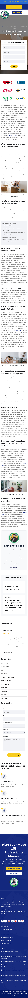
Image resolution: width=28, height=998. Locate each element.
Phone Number (7, 722)
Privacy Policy (16, 993)
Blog (2, 670)
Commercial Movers (7, 932)
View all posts (13, 567)
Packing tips (4, 691)
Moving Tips (4, 687)
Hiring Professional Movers (7, 677)
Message (5, 736)
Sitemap (9, 993)
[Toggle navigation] (25, 12)
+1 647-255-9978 (15, 7)
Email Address (7, 716)
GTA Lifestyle (4, 673)
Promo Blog (4, 694)
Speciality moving (6, 943)
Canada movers (12, 135)
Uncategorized (4, 698)
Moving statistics (5, 684)
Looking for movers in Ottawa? (10, 951)
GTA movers (16, 172)
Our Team (4, 948)
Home (2, 26)
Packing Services (6, 940)
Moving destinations (6, 680)
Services (5, 729)
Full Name (6, 709)
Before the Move (5, 666)
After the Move (4, 663)
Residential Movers (7, 929)
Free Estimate (17, 12)
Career (4, 946)
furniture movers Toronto (15, 330)
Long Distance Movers (7, 937)
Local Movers (5, 935)
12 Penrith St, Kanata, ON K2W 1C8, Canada (14, 961)
